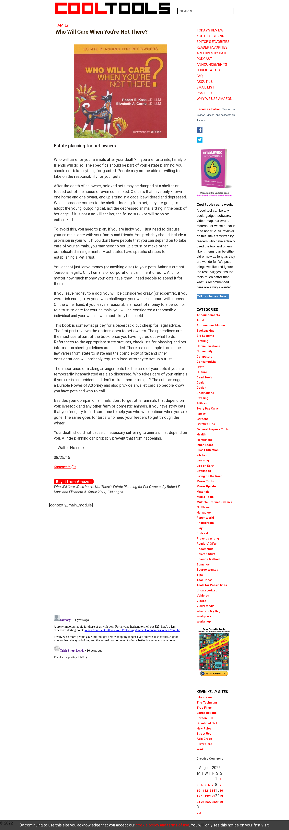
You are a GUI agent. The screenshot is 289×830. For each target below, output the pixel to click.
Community (205, 351)
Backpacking (205, 330)
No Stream (204, 507)
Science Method (208, 559)
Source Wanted (207, 569)
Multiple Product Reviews (214, 502)
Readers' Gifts (206, 543)
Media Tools (205, 497)
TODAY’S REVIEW (210, 30)
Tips (200, 575)
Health (201, 434)
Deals (200, 382)
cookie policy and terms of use (162, 825)
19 (206, 796)
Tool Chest (204, 580)
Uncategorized (207, 590)
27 (210, 802)
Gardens (202, 419)
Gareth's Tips (206, 424)
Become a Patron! (209, 109)
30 (221, 802)
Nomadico (204, 512)
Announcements (208, 315)
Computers (204, 356)
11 (202, 790)
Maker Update (206, 486)
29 (217, 802)
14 (213, 790)
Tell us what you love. (212, 296)
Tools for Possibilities (212, 585)
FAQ (200, 76)
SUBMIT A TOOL (209, 70)
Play (199, 528)
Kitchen (202, 455)
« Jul (200, 813)
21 (213, 796)
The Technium (207, 702)
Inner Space (205, 445)
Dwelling (202, 398)
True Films (204, 707)
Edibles (202, 403)
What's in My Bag (208, 611)
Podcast (202, 533)
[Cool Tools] (114, 8)
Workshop (204, 621)
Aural (200, 320)
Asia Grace (204, 739)
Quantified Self (207, 723)
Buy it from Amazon (74, 481)
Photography (205, 523)
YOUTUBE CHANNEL (212, 36)
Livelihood (204, 471)
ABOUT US (205, 82)
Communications (208, 346)
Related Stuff (206, 554)
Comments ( (63, 467)
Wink (200, 749)
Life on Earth (205, 466)
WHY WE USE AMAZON (215, 99)
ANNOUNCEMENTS (212, 64)
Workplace (204, 616)
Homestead (205, 440)
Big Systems (205, 336)
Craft (200, 367)
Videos (201, 601)
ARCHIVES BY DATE (212, 53)
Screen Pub (205, 718)
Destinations (205, 393)
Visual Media (205, 606)
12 (206, 790)
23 (221, 796)
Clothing (202, 341)
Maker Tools (205, 481)
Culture (202, 372)
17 (198, 796)
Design (201, 387)
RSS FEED (204, 93)
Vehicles (203, 595)
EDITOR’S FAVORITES (213, 42)
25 (202, 802)
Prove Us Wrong (208, 538)
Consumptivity (206, 361)
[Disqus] (120, 560)
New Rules (204, 728)
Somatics (203, 564)
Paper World (205, 517)
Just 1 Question (208, 450)
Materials (203, 491)
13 (210, 790)
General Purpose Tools (213, 429)
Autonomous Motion (211, 325)
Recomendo (205, 549)
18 (202, 796)
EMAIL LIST (205, 87)
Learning (203, 460)
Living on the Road (209, 476)
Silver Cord (204, 744)
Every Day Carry (208, 408)
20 (210, 796)
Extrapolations (206, 713)
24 (198, 802)
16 (221, 790)
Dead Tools (204, 377)
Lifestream (204, 697)
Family (62, 25)
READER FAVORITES (212, 47)
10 (198, 790)
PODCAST (204, 59)
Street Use (204, 733)
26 (206, 802)
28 (213, 802)
